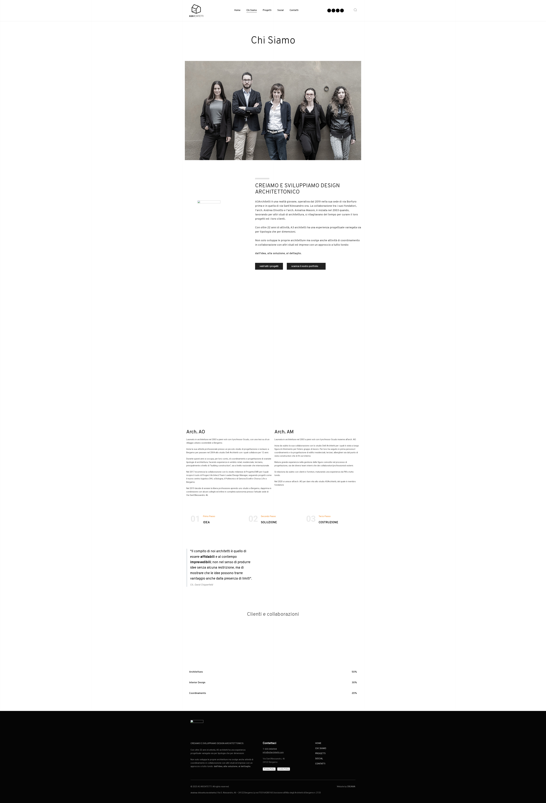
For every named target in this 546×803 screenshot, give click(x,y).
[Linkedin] (342, 10)
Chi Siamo (251, 10)
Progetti (267, 10)
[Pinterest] (338, 10)
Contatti (294, 10)
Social (280, 10)
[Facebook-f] (335, 726)
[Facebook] (329, 10)
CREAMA (351, 786)
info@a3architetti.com (273, 752)
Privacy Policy (269, 769)
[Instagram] (333, 10)
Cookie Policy (283, 769)
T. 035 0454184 (270, 749)
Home (237, 10)
